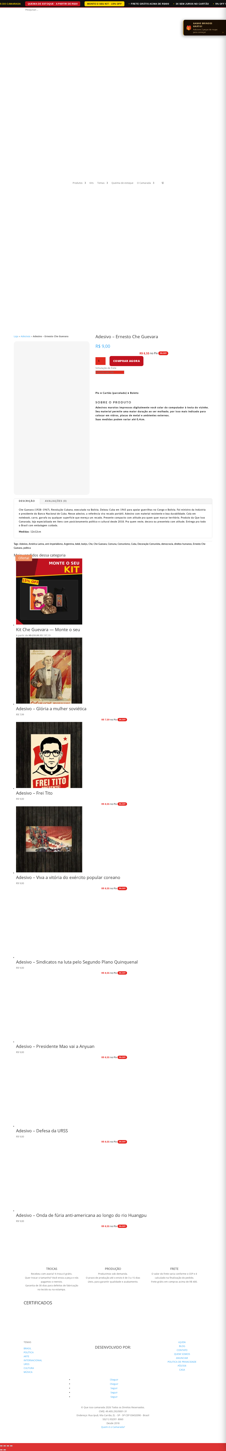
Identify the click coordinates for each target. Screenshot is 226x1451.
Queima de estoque (122, 183)
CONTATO (182, 1350)
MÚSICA (28, 1372)
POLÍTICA (29, 1352)
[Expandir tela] (4, 1445)
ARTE (26, 1356)
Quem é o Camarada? (113, 1427)
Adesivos (25, 336)
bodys (84, 544)
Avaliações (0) (56, 501)
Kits (92, 183)
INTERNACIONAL (33, 1360)
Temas (101, 183)
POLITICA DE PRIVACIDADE (182, 1361)
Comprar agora (126, 361)
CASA (182, 1369)
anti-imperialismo (54, 544)
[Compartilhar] (8, 1445)
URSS (26, 1364)
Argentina (69, 544)
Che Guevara (100, 544)
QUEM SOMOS (182, 1354)
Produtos (78, 183)
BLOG (182, 1346)
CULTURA (29, 1368)
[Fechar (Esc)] (11, 1445)
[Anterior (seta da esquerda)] (1, 1449)
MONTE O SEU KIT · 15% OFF (104, 3)
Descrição (27, 501)
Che (90, 544)
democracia (167, 544)
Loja (16, 336)
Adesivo (23, 544)
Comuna (112, 544)
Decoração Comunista (148, 544)
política (27, 548)
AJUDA (182, 1342)
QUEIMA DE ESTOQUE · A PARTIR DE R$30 (53, 3)
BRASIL (27, 1348)
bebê (77, 544)
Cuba (133, 544)
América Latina (36, 544)
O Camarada (144, 183)
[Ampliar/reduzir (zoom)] (1, 1445)
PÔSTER (182, 1365)
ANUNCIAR (182, 1358)
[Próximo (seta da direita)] (4, 1449)
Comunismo (124, 544)
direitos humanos (183, 544)
